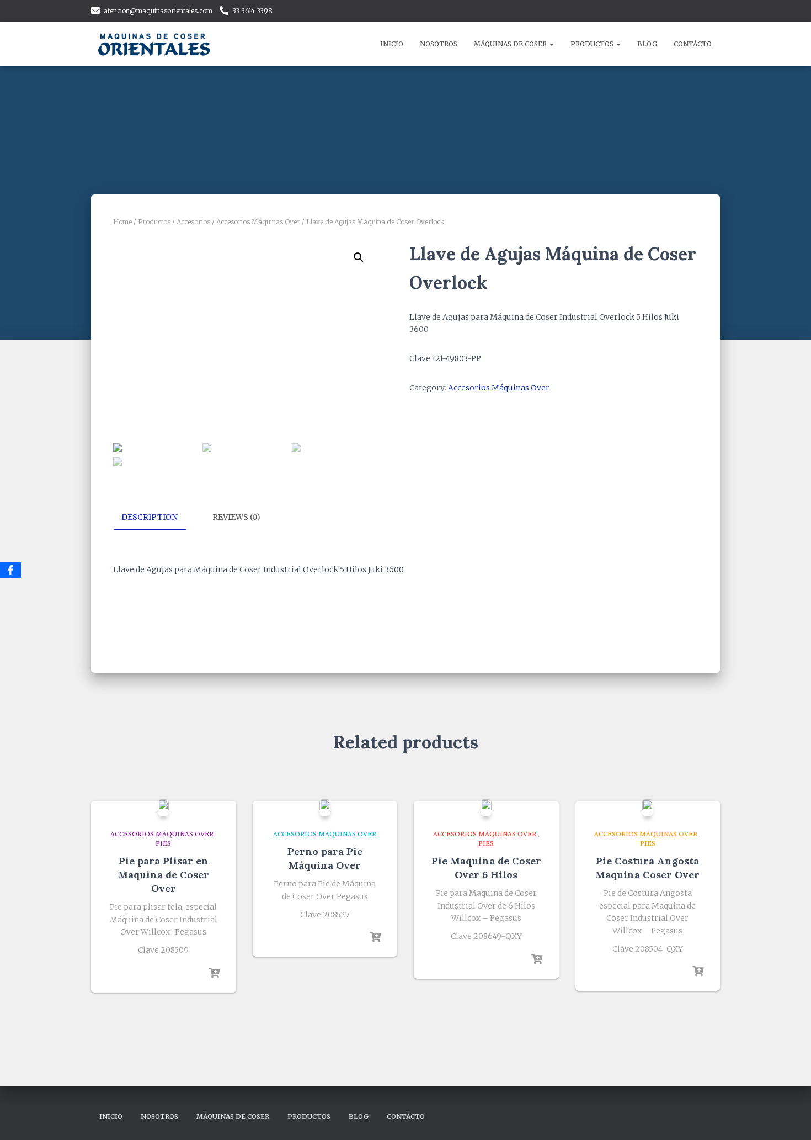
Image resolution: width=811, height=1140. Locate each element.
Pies (163, 843)
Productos (592, 44)
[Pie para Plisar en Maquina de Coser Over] (163, 807)
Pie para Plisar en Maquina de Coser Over (163, 874)
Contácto (693, 44)
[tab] (157, 517)
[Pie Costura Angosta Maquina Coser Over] (647, 807)
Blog (647, 44)
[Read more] (214, 973)
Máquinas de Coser (511, 44)
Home (122, 222)
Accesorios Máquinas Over (258, 222)
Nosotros (438, 44)
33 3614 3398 (252, 11)
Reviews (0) (236, 517)
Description (149, 517)
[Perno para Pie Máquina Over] (324, 807)
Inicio (391, 44)
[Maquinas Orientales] (156, 44)
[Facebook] (10, 570)
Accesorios (193, 222)
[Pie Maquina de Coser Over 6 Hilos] (486, 807)
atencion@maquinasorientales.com (158, 11)
